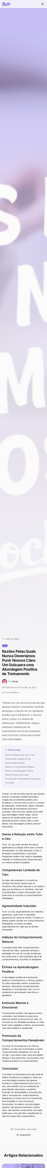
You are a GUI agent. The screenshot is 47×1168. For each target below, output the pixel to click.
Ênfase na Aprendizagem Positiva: (19, 771)
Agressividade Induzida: (15, 763)
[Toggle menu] (42, 3)
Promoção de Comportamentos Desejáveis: (23, 779)
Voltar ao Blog (12, 639)
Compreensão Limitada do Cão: (18, 759)
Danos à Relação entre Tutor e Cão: (20, 755)
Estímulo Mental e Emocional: (17, 775)
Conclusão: (9, 783)
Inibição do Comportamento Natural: (20, 767)
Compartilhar (25, 1135)
